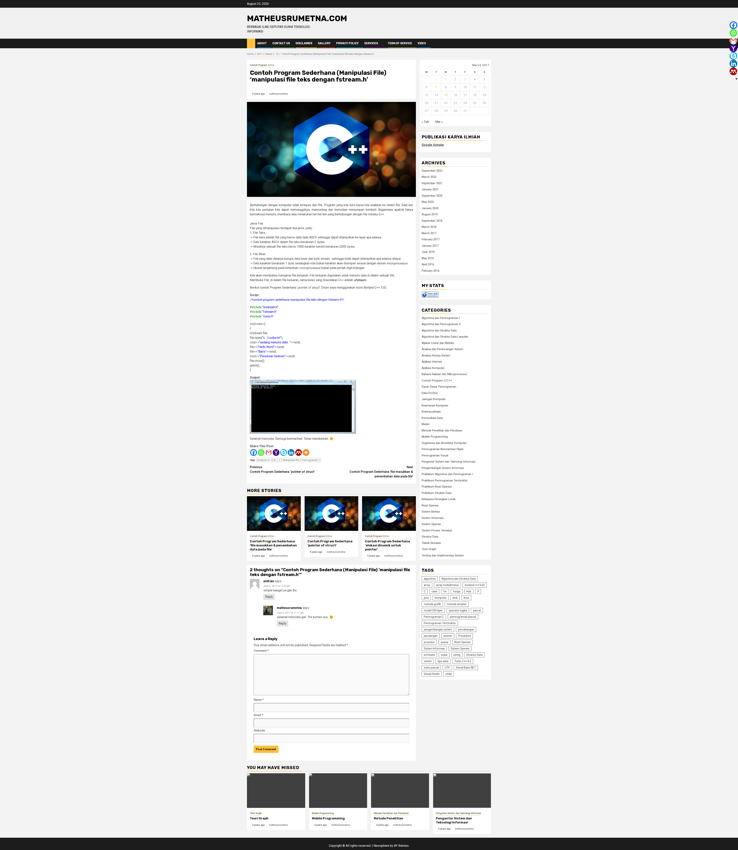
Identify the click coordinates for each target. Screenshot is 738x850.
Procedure (464, 635)
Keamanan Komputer (435, 405)
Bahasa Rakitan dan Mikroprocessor (444, 374)
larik (455, 597)
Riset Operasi (430, 505)
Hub (468, 591)
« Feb (425, 122)
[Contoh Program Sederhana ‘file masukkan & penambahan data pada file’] (274, 513)
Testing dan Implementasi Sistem (443, 555)
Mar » (439, 122)
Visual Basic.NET (466, 667)
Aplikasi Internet (432, 361)
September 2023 (432, 170)
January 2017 (430, 245)
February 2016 (431, 270)
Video (422, 43)
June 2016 (428, 252)
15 (446, 95)
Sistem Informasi (433, 518)
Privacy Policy (347, 43)
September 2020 (432, 195)
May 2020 (428, 202)
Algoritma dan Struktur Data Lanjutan (445, 336)
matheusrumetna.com (297, 18)
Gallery (324, 43)
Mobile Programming (435, 436)
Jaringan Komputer (434, 399)
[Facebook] (253, 452)
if (478, 591)
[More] (306, 452)
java (426, 597)
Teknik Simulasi (431, 543)
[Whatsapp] (261, 452)
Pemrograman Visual (435, 455)
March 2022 (429, 177)
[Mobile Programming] (338, 790)
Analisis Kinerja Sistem (436, 355)
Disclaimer (304, 43)
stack (444, 654)
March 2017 (429, 233)
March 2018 (429, 227)
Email (258, 715)
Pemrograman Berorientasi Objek (442, 449)
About (262, 43)
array (427, 584)
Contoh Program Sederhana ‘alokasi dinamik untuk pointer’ (387, 545)
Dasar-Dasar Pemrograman (439, 386)
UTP (447, 667)
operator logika (458, 610)
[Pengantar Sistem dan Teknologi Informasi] (462, 790)
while (448, 673)
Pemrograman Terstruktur (440, 622)
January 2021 (430, 189)
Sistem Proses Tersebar (437, 530)
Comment (261, 651)
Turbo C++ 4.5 (462, 661)
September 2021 (432, 183)
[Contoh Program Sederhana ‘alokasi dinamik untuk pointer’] (389, 513)
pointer (448, 635)
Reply (269, 597)
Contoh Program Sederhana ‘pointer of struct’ (282, 469)
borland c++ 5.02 (266, 460)
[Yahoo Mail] (276, 452)
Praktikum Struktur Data (436, 493)
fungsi (456, 591)
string (456, 654)
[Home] (251, 43)
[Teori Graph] (276, 790)
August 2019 (430, 214)
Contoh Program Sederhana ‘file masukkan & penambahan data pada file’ (381, 471)
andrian (268, 581)
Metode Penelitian (388, 818)
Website (259, 730)
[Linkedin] (291, 452)
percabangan (466, 629)
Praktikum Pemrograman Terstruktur (445, 480)
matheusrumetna (278, 93)
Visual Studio (432, 673)
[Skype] (283, 452)
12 (484, 87)
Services (371, 43)
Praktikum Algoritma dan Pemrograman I (447, 474)
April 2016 (428, 264)
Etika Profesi (430, 393)
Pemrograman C (311, 460)
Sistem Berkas (431, 511)
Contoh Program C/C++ (262, 65)
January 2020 (430, 208)
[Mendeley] (298, 452)
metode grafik (432, 603)
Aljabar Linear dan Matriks (438, 343)
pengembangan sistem (438, 629)
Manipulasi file (291, 460)
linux (466, 597)
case (434, 591)
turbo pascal (431, 667)
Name (259, 700)
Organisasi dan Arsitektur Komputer (444, 443)
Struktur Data (430, 536)
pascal (477, 610)
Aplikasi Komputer (433, 368)
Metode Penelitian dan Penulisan (442, 430)
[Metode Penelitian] (400, 790)
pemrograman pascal (463, 616)
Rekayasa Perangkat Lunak (438, 499)
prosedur (429, 642)
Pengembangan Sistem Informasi (443, 468)
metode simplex (456, 603)
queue (444, 642)
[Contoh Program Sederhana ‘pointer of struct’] (331, 513)
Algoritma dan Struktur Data (439, 330)
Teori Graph (429, 549)
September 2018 (432, 220)
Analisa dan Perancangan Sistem (442, 349)
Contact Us (281, 43)
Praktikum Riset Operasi (437, 486)
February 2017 (431, 239)
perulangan (431, 635)
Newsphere (381, 846)
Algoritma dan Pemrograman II (441, 324)
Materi (426, 424)
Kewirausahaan (431, 411)
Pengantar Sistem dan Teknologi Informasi (448, 461)
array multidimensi (447, 584)
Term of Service (400, 43)
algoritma (429, 578)
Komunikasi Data (432, 418)
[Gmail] (268, 452)
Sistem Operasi (431, 524)
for (445, 591)
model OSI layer (433, 610)
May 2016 (428, 258)
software (429, 654)
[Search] (488, 43)
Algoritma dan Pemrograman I (441, 318)
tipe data (443, 661)
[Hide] (736, 78)
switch (428, 661)
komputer (441, 597)
